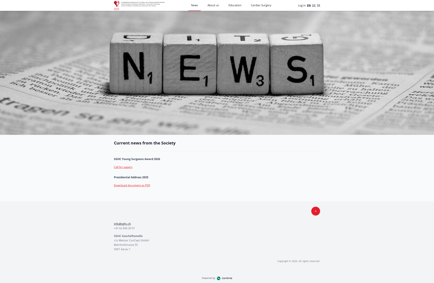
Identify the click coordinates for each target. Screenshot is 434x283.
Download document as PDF (132, 185)
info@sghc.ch (122, 224)
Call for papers (123, 167)
